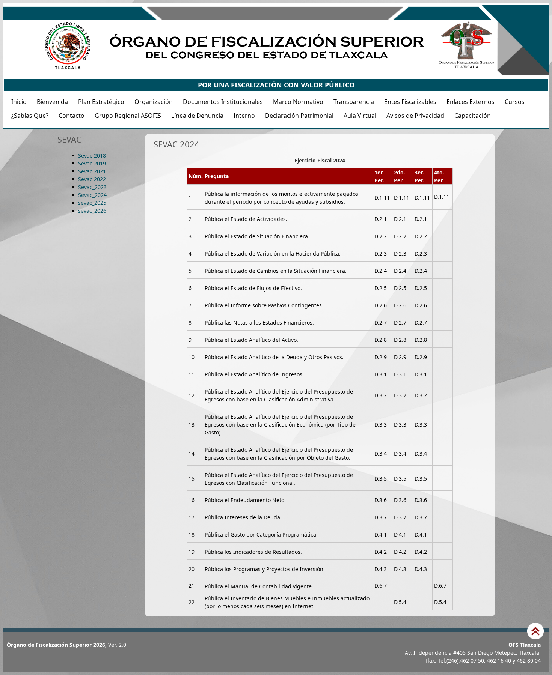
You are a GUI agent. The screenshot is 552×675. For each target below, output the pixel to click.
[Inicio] (276, 72)
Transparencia (353, 102)
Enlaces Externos (470, 102)
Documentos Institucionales (223, 102)
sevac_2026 (92, 210)
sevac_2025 (92, 202)
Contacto (71, 115)
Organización (153, 102)
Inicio (19, 102)
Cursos (515, 102)
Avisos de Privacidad (415, 115)
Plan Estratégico (101, 102)
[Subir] (535, 632)
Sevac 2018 (92, 155)
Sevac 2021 (92, 171)
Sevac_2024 (92, 194)
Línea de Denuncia (197, 115)
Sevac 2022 (92, 179)
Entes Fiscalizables (410, 102)
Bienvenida (52, 102)
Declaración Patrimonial (299, 115)
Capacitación (472, 115)
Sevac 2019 (92, 163)
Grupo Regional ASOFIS (128, 115)
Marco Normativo (298, 102)
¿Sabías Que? (29, 115)
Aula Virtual (360, 115)
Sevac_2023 (92, 187)
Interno (244, 115)
